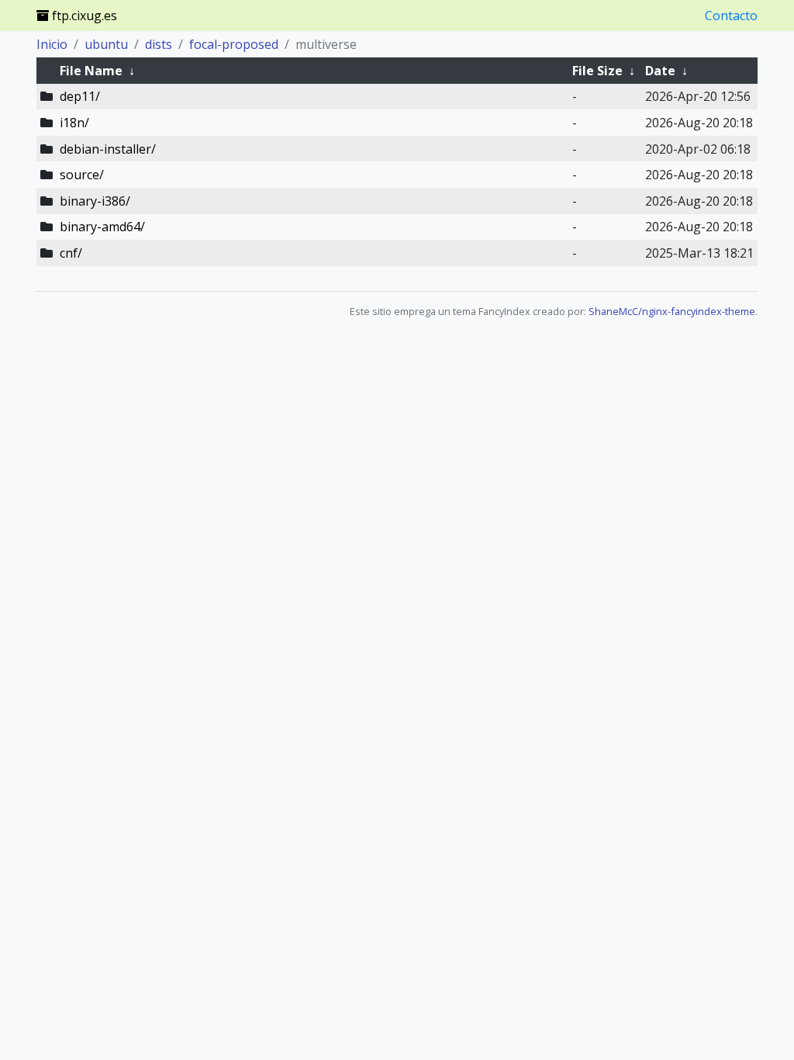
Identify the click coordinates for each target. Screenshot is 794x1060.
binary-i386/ (95, 201)
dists (158, 44)
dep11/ (80, 96)
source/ (82, 174)
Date (660, 70)
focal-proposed (233, 44)
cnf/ (71, 253)
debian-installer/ (108, 149)
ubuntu (106, 44)
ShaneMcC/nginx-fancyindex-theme (672, 311)
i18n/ (74, 122)
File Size (597, 70)
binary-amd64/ (102, 226)
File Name (91, 70)
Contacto (731, 15)
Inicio (51, 44)
